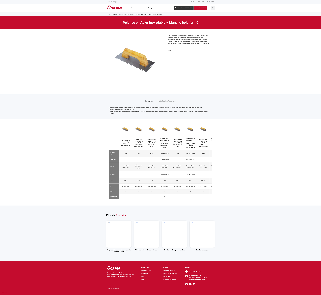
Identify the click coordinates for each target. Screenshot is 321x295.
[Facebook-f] (186, 284)
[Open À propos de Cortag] (152, 8)
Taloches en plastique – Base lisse (174, 250)
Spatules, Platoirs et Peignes (126, 14)
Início (108, 14)
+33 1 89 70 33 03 (195, 271)
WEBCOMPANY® (4, 292)
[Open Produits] (137, 8)
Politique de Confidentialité (113, 288)
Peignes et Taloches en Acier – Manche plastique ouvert (119, 251)
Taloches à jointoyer (202, 250)
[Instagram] (190, 284)
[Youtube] (194, 284)
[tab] (148, 101)
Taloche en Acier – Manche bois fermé (146, 250)
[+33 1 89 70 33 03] (186, 271)
